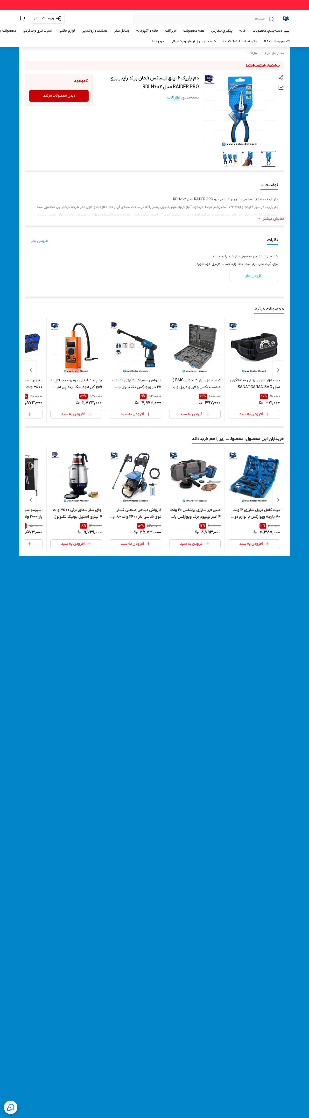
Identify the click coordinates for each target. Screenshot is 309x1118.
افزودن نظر (39, 241)
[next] (30, 370)
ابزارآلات (253, 53)
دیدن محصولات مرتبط (59, 95)
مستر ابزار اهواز (274, 53)
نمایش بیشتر (273, 218)
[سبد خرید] (22, 18)
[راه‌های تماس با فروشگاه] (10, 1107)
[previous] (278, 370)
